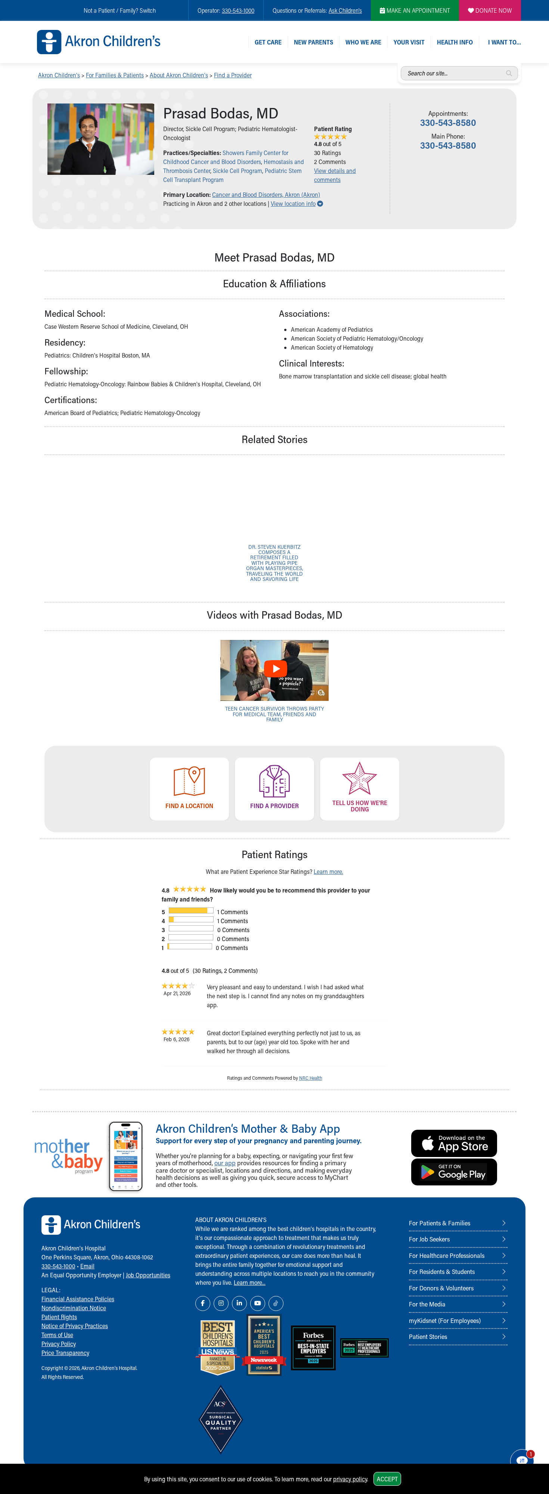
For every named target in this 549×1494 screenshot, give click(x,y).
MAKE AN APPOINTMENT (417, 10)
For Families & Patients (115, 75)
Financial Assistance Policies (77, 1299)
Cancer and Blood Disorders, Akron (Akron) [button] (266, 194)
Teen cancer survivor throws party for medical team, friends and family (274, 714)
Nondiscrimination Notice (73, 1308)
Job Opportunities (148, 1275)
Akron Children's (59, 75)
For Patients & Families (439, 1223)
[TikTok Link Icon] (276, 1303)
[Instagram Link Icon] (221, 1303)
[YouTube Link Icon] (257, 1303)
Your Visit (409, 42)
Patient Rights (59, 1317)
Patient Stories (428, 1336)
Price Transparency (65, 1353)
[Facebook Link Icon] (202, 1303)
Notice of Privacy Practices (74, 1326)
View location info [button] (297, 203)
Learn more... (250, 1282)
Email (87, 1266)
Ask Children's (345, 10)
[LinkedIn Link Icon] (239, 1303)
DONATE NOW (493, 10)
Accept (387, 1479)
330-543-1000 (238, 10)
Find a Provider (233, 75)
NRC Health (310, 1078)
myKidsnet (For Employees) (445, 1320)
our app (225, 1163)
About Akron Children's (179, 75)
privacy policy (350, 1479)
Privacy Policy (58, 1344)
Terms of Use (57, 1335)
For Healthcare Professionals (446, 1255)
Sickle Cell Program (237, 170)
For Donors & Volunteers (441, 1288)
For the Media (427, 1304)
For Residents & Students (442, 1271)
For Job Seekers (429, 1239)
